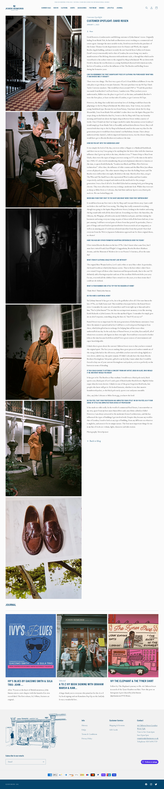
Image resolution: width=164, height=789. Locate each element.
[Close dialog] (113, 372)
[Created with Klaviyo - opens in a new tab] (82, 418)
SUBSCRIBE (65, 408)
